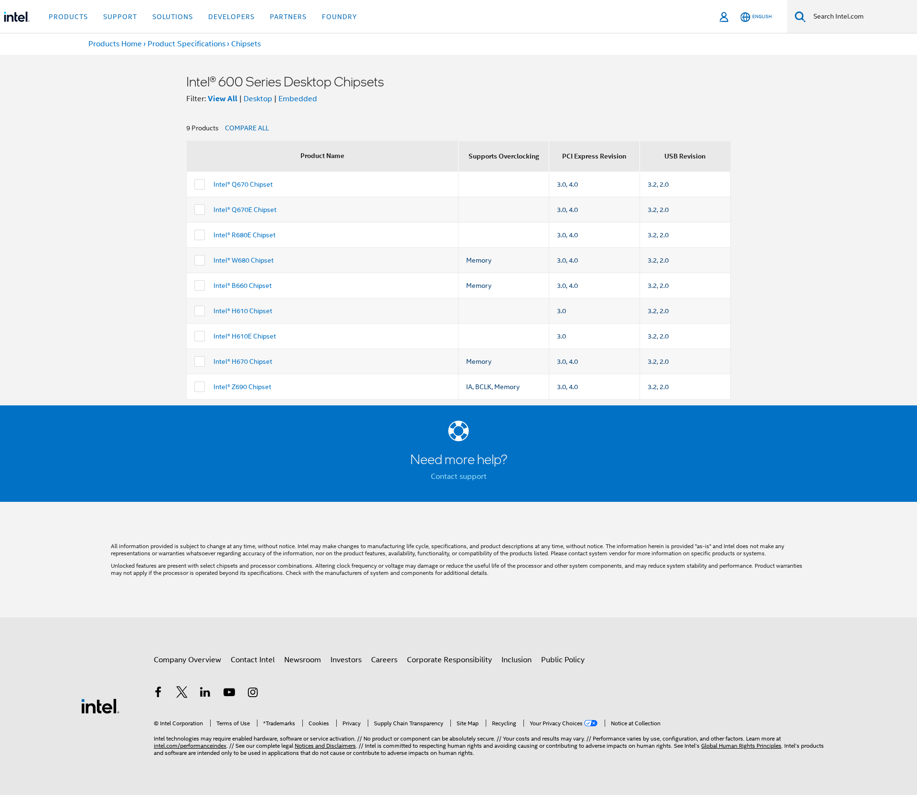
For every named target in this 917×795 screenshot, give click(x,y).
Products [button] (68, 16)
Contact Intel (253, 660)
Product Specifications (186, 44)
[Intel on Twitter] (182, 693)
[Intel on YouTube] (229, 693)
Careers (384, 660)
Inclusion (516, 660)
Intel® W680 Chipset (243, 260)
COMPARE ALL (247, 128)
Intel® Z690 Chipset (242, 386)
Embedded (297, 99)
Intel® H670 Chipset (242, 361)
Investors (346, 660)
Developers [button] (231, 16)
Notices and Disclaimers (325, 745)
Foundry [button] (339, 16)
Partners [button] (288, 16)
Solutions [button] (172, 16)
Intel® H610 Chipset (242, 311)
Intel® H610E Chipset (244, 336)
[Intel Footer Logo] (100, 705)
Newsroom (302, 660)
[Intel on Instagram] (253, 693)
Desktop (258, 99)
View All (222, 99)
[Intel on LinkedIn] (205, 693)
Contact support (459, 476)
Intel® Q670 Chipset (243, 184)
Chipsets (246, 44)
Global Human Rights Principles (741, 745)
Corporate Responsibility (449, 660)
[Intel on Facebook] (158, 693)
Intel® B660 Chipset (242, 285)
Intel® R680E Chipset (244, 235)
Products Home (115, 44)
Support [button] (120, 16)
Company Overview (187, 660)
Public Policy (563, 660)
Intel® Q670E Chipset (245, 209)
